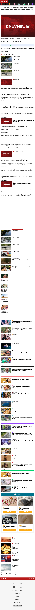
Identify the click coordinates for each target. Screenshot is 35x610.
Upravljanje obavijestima (18, 605)
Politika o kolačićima (17, 602)
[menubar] (31, 1)
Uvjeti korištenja (17, 599)
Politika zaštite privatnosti (17, 601)
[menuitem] (31, 1)
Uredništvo (17, 596)
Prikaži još (8, 573)
